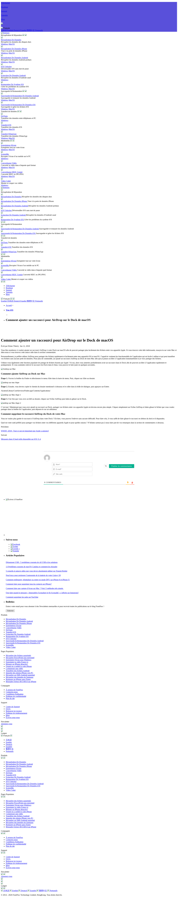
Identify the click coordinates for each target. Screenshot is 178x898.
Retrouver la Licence (14, 711)
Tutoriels (4, 15)
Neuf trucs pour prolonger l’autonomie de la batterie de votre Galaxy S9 (33, 575)
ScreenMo (10, 645)
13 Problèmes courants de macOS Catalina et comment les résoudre (31, 567)
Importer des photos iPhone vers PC (19, 673)
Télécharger (5, 3)
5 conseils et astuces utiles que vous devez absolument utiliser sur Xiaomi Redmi (36, 571)
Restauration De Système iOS (17, 636)
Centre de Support (13, 707)
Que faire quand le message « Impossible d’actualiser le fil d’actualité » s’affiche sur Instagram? (42, 593)
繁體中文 (31, 30)
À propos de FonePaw (14, 690)
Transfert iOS (11, 632)
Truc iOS (9, 310)
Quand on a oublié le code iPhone (19, 666)
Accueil (9, 305)
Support (4, 11)
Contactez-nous (12, 692)
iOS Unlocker (11, 639)
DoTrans (9, 630)
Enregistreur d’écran (13, 626)
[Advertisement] (45, 329)
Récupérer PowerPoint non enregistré (20, 658)
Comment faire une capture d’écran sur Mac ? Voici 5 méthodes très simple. (34, 588)
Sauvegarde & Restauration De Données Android (25, 641)
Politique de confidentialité (16, 696)
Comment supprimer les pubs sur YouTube (22, 597)
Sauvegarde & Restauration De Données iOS (23, 643)
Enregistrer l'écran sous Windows (18, 660)
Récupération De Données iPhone (19, 623)
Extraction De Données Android (18, 634)
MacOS (12, 44)
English (10, 30)
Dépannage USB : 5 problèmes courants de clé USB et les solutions (32, 562)
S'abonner (10, 611)
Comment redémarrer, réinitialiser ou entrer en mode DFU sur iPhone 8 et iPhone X (38, 580)
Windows (4, 44)
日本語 (4, 30)
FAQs (8, 709)
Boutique (4, 7)
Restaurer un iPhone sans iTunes (18, 679)
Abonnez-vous (6, 724)
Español (23, 30)
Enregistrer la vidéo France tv (17, 662)
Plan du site (10, 698)
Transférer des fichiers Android (17, 671)
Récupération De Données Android (19, 621)
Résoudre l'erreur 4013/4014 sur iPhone (21, 682)
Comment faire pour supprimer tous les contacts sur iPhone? (29, 584)
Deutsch (17, 30)
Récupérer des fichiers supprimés (18, 655)
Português (39, 30)
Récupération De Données (16, 619)
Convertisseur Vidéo (13, 628)
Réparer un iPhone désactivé (17, 664)
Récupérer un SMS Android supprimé (20, 675)
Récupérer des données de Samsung (19, 677)
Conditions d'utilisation (14, 694)
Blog (3, 19)
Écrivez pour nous (13, 717)
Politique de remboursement (16, 713)
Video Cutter (11, 647)
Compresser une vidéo (14, 668)
